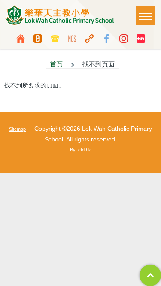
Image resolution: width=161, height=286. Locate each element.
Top (150, 275)
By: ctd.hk (80, 149)
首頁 (56, 64)
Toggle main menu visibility (145, 15)
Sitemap (17, 129)
